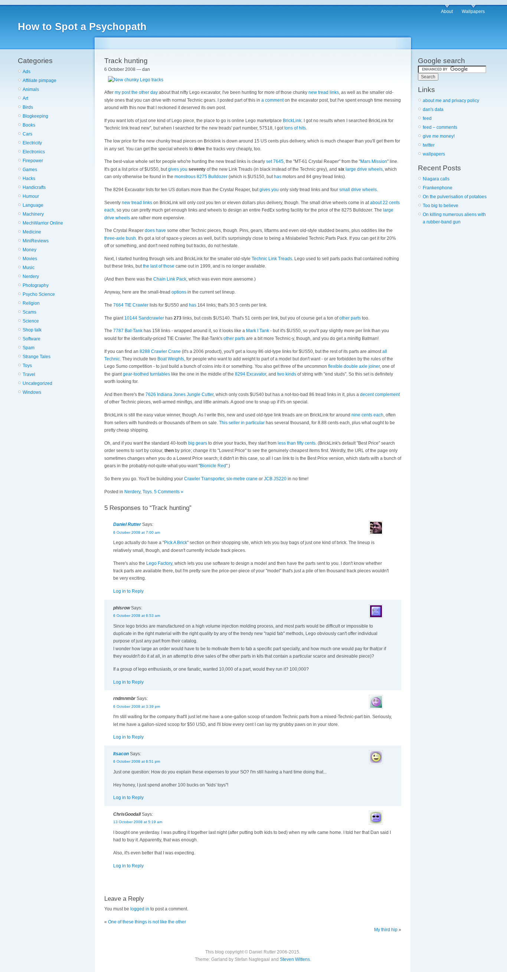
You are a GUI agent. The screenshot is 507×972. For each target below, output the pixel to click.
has (277, 176)
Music (29, 267)
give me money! (439, 136)
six (229, 478)
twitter (429, 145)
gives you (177, 169)
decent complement (380, 394)
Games (30, 169)
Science (31, 321)
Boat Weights (170, 358)
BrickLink (292, 120)
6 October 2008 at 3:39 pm (136, 706)
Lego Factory (159, 563)
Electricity (32, 142)
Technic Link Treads (272, 258)
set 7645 (275, 161)
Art (25, 98)
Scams (29, 312)
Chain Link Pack (169, 279)
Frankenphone (437, 187)
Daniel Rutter (127, 524)
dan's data (433, 109)
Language (33, 205)
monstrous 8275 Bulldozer (201, 176)
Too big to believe (440, 205)
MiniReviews (36, 240)
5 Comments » (168, 491)
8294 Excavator (250, 374)
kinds (290, 374)
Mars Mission (373, 161)
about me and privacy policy (451, 100)
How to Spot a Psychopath (82, 26)
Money (29, 249)
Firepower (33, 160)
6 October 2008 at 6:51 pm (136, 761)
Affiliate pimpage (39, 80)
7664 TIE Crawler (130, 305)
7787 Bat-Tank (128, 330)
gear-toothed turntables (146, 374)
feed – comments (440, 127)
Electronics (34, 151)
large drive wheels (364, 169)
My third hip (386, 929)
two (280, 374)
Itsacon (121, 753)
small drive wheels (358, 189)
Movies (30, 258)
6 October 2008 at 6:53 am (136, 615)
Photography (36, 285)
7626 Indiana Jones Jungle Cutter (179, 394)
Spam (29, 347)
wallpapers (434, 154)
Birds (28, 107)
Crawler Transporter (204, 478)
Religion (31, 303)
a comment (272, 100)
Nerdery (31, 276)
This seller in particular (242, 422)
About (447, 11)
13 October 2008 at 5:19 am (137, 822)
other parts (350, 318)
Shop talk (32, 330)
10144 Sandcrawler (144, 318)
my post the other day (136, 92)
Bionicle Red (213, 465)
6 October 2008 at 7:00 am (136, 532)
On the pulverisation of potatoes (455, 196)
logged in (139, 909)
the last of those (158, 266)
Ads (26, 71)
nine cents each (367, 415)
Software (31, 338)
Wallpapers (473, 11)
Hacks (29, 178)
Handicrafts (34, 187)
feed (427, 118)
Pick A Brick (175, 542)
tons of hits (295, 128)
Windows (32, 392)
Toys (27, 365)
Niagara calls (436, 178)
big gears (197, 443)
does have (155, 230)
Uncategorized (37, 383)
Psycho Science (39, 294)
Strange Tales (36, 356)
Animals (31, 89)
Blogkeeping (35, 116)
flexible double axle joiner (354, 366)
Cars (27, 134)
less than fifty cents (296, 443)
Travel (29, 374)
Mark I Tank (257, 330)
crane (252, 478)
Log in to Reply (128, 591)
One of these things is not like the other (147, 921)
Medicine (32, 232)
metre (239, 478)
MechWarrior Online (43, 223)
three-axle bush (120, 238)
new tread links (323, 92)
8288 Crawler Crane (160, 351)
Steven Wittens (295, 959)
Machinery (33, 214)
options (178, 292)
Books (29, 125)
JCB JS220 (275, 478)
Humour (31, 196)
